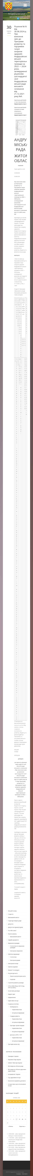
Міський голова (12, 911)
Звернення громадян (13, 943)
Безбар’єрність (14, 1007)
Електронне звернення (16, 951)
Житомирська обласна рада (15, 1066)
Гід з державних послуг (14, 1077)
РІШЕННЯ (12, 979)
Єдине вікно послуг (13, 1000)
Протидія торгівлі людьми (17, 1025)
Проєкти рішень (12, 934)
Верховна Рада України (14, 1059)
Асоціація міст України (14, 1074)
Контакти (24, 1174)
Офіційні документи (13, 940)
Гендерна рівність (15, 1016)
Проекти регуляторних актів (18, 976)
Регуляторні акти (12, 973)
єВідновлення (12, 997)
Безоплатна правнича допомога (17, 1081)
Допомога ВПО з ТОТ (16, 1035)
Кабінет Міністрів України (15, 1063)
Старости (10, 914)
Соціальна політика (13, 1004)
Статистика (13, 957)
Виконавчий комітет (13, 917)
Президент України (13, 1056)
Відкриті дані (11, 994)
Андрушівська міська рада (16, 15)
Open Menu (25, 5)
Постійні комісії (12, 930)
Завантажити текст (20, 104)
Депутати (10, 924)
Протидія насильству (14, 1044)
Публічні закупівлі (13, 967)
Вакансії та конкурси (13, 970)
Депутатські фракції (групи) (15, 927)
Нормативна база (17, 1009)
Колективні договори (14, 991)
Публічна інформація (13, 954)
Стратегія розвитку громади (16, 982)
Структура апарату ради (14, 920)
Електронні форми (15, 960)
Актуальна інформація (18, 1013)
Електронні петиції (13, 963)
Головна (18, 1174)
